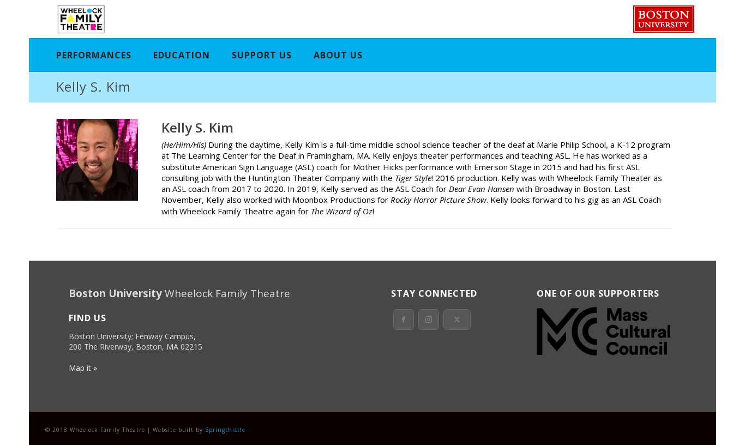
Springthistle (225, 430)
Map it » (83, 368)
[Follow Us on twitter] (457, 319)
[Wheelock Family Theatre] (80, 19)
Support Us (262, 55)
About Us (338, 55)
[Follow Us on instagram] (428, 319)
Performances (93, 55)
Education (181, 55)
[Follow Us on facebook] (403, 319)
